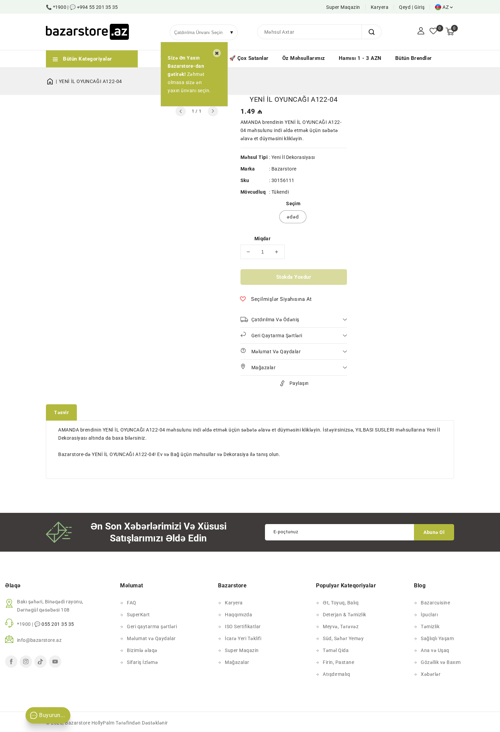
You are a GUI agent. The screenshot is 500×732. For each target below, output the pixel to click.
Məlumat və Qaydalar (151, 638)
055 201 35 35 (57, 624)
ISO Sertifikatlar (243, 626)
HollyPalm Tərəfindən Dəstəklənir (129, 723)
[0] (433, 31)
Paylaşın (299, 383)
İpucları (429, 614)
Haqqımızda (238, 614)
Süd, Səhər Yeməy (343, 638)
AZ (446, 7)
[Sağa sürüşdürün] (213, 111)
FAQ (131, 602)
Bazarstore (284, 169)
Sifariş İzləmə (142, 662)
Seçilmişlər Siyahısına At (281, 299)
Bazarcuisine (435, 602)
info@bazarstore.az (39, 640)
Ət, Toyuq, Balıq (341, 602)
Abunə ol (434, 532)
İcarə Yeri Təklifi (243, 638)
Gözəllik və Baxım (441, 662)
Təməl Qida (336, 650)
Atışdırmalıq (336, 674)
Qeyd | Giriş (411, 7)
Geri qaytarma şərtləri (152, 626)
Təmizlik (430, 626)
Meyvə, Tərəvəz (341, 626)
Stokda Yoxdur (294, 277)
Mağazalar (237, 662)
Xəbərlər (430, 674)
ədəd (293, 216)
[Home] (52, 81)
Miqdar (262, 238)
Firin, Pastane (338, 662)
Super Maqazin (343, 7)
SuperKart (138, 614)
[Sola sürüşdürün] (181, 111)
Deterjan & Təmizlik (344, 614)
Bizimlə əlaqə (142, 650)
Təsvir (61, 412)
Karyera (380, 7)
